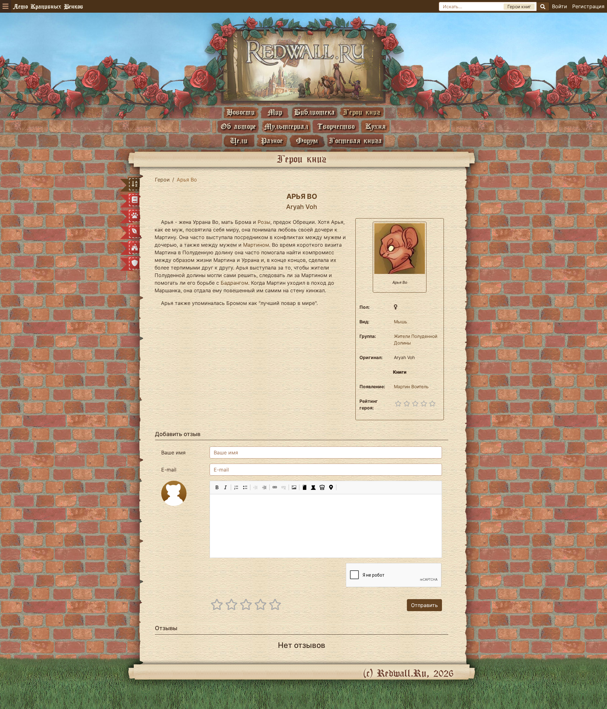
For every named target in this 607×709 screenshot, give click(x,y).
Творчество (336, 126)
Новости (240, 112)
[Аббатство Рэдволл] (303, 65)
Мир (274, 112)
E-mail (168, 469)
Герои (162, 179)
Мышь (400, 321)
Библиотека (314, 112)
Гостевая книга (355, 140)
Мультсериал (286, 126)
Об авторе (238, 126)
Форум (307, 140)
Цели (239, 140)
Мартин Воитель (411, 386)
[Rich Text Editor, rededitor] (326, 526)
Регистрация (588, 6)
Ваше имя (173, 452)
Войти (559, 6)
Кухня (375, 126)
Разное (272, 140)
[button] (216, 487)
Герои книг (361, 112)
